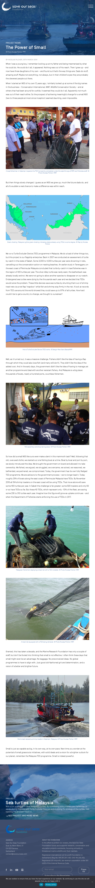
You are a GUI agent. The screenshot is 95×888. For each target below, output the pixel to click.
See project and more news (23, 815)
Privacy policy (51, 884)
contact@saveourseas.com (16, 854)
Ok (41, 884)
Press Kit (83, 870)
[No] (92, 882)
